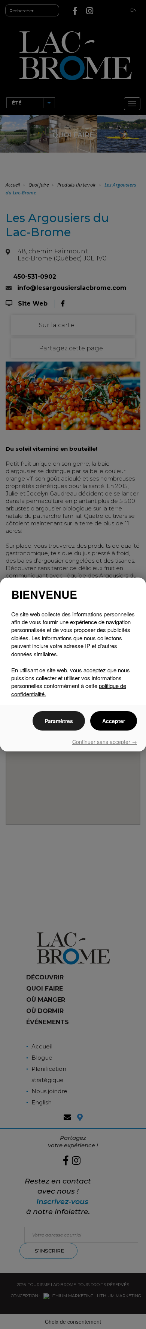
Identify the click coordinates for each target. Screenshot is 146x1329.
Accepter (113, 721)
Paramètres (59, 721)
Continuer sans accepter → (104, 741)
